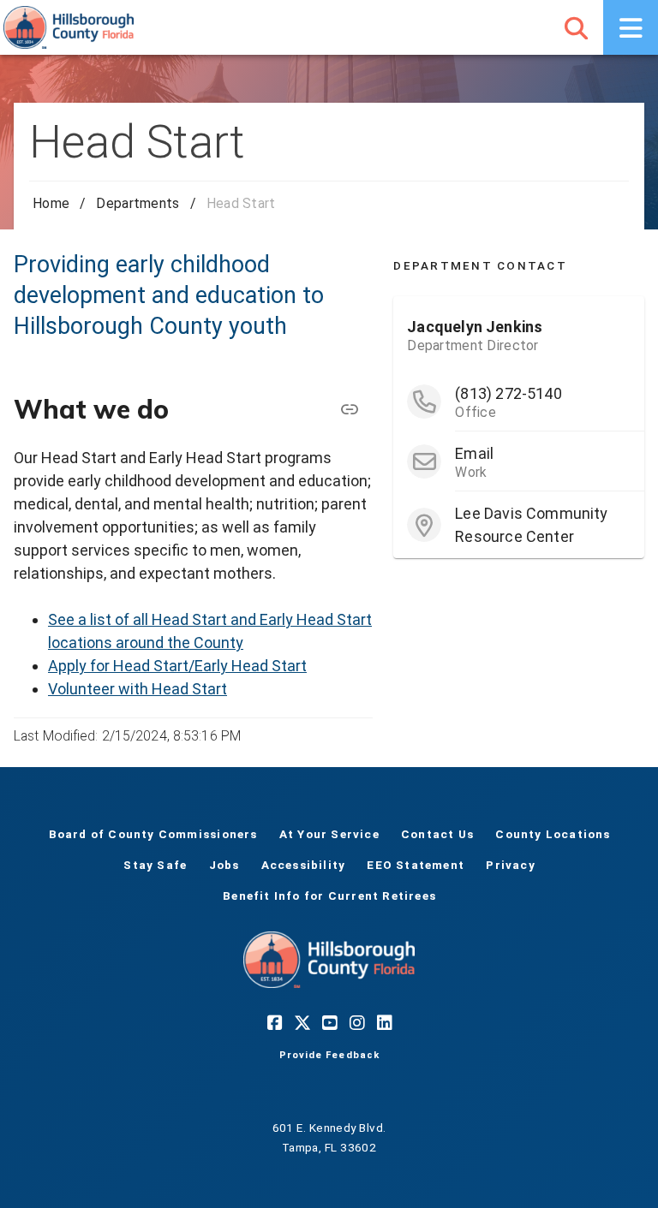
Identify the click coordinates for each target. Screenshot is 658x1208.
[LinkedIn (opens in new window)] (384, 1022)
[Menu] (630, 27)
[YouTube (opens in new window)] (329, 1022)
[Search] (575, 27)
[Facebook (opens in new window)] (274, 1022)
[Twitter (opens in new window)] (301, 1022)
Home (51, 203)
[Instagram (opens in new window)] (356, 1022)
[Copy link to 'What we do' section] (349, 409)
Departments (137, 203)
